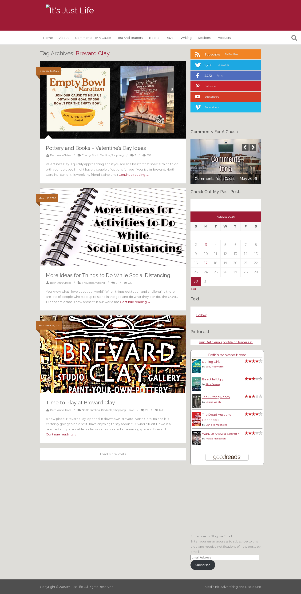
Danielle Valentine (216, 424)
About (64, 38)
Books (154, 38)
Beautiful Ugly (212, 379)
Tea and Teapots (130, 38)
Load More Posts (113, 454)
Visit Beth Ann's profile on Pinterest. (226, 342)
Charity (86, 155)
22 (146, 410)
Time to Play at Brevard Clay (80, 402)
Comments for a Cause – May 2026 (226, 178)
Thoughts (88, 282)
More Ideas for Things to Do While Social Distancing (108, 275)
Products (224, 38)
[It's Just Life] (70, 10)
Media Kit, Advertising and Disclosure (233, 587)
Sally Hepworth (215, 366)
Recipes (204, 38)
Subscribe (202, 565)
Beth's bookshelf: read (227, 355)
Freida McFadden (216, 438)
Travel (169, 38)
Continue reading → (134, 174)
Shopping (117, 155)
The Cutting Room (216, 397)
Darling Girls (211, 361)
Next (253, 147)
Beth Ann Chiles (60, 155)
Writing (186, 38)
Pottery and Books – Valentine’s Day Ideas (96, 148)
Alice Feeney (213, 384)
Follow (201, 315)
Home (48, 38)
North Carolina (101, 155)
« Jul (193, 289)
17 (206, 263)
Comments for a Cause (93, 38)
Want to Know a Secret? (220, 433)
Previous (245, 147)
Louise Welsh (213, 401)
